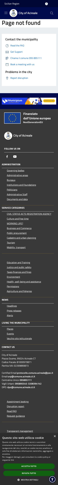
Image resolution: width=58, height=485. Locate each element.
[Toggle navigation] (6, 13)
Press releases (14, 310)
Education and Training (18, 262)
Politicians (12, 189)
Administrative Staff (17, 194)
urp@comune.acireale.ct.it (21, 376)
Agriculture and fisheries (19, 291)
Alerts (10, 315)
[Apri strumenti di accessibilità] (52, 479)
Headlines (12, 306)
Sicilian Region (11, 3)
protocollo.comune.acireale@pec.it (35, 373)
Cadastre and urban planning (21, 238)
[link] (29, 101)
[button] (29, 480)
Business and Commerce (19, 228)
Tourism (11, 242)
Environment (13, 277)
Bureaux (11, 180)
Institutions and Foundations (21, 185)
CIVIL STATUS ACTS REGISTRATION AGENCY (29, 214)
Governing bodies (15, 170)
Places (10, 329)
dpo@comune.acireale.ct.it (21, 387)
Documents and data (17, 199)
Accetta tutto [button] (28, 466)
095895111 (26, 380)
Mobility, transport (16, 247)
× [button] (55, 436)
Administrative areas (17, 175)
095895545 (21, 383)
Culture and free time (18, 218)
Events (10, 333)
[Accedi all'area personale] (46, 3)
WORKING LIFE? (15, 223)
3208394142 (34, 383)
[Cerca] (52, 13)
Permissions (13, 286)
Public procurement (17, 233)
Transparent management (20, 431)
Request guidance (16, 416)
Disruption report (15, 406)
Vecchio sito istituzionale (19, 338)
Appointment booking (18, 401)
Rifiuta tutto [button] (29, 473)
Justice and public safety (19, 267)
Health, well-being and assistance (24, 281)
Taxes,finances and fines (19, 272)
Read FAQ (12, 411)
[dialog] (29, 459)
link (12, 460)
